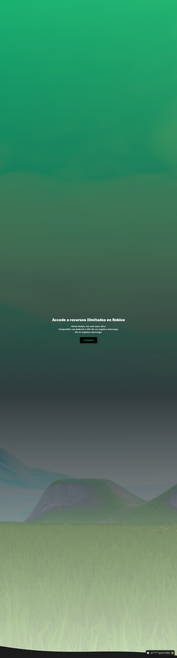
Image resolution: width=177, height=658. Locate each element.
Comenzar (89, 340)
